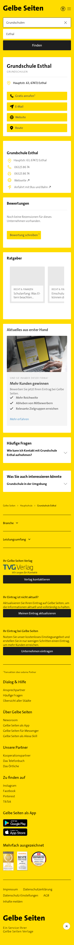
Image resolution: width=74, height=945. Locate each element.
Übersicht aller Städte (17, 701)
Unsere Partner (15, 747)
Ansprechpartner (14, 690)
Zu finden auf (14, 777)
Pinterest (9, 796)
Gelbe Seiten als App (16, 725)
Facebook (9, 791)
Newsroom (10, 720)
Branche (8, 523)
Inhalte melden (13, 901)
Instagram (9, 786)
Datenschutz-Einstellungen (20, 895)
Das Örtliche (11, 766)
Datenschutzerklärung (37, 889)
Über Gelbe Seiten (17, 712)
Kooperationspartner (17, 755)
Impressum (10, 889)
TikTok (7, 802)
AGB (46, 895)
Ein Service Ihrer (18, 929)
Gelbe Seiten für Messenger (21, 731)
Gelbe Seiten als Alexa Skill (20, 736)
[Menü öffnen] (69, 8)
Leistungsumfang (14, 539)
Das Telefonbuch (13, 761)
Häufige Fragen (13, 695)
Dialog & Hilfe (14, 681)
